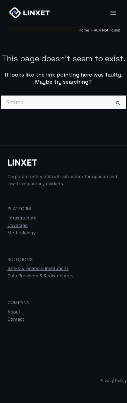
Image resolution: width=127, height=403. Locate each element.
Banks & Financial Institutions (38, 268)
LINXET (22, 162)
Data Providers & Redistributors (40, 275)
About (13, 311)
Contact (15, 319)
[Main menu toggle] (113, 13)
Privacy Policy (113, 380)
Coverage (17, 225)
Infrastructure (22, 217)
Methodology (21, 232)
